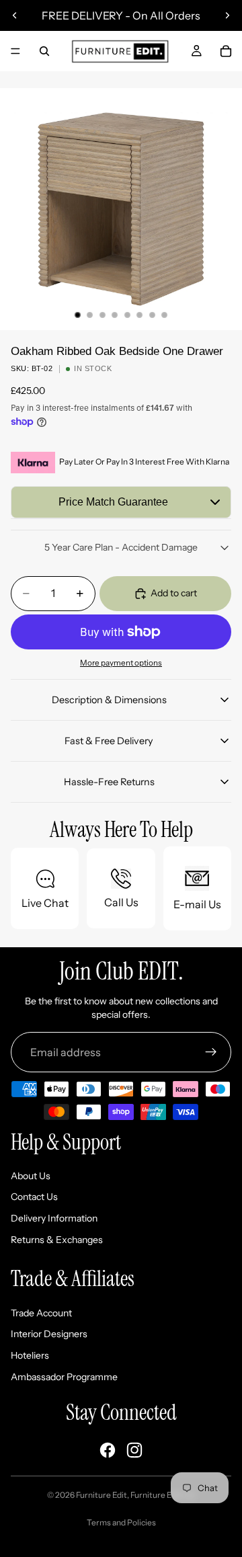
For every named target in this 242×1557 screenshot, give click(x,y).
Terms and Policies (121, 1522)
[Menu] (15, 51)
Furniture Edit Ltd (162, 1495)
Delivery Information (54, 1218)
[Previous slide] (15, 15)
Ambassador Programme (64, 1377)
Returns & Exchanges (57, 1240)
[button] (121, 502)
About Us (30, 1176)
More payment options (121, 663)
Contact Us (34, 1197)
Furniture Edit (101, 1495)
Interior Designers (49, 1334)
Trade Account (41, 1313)
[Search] (44, 51)
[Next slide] (227, 15)
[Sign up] (211, 1052)
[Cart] (226, 51)
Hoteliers (30, 1355)
